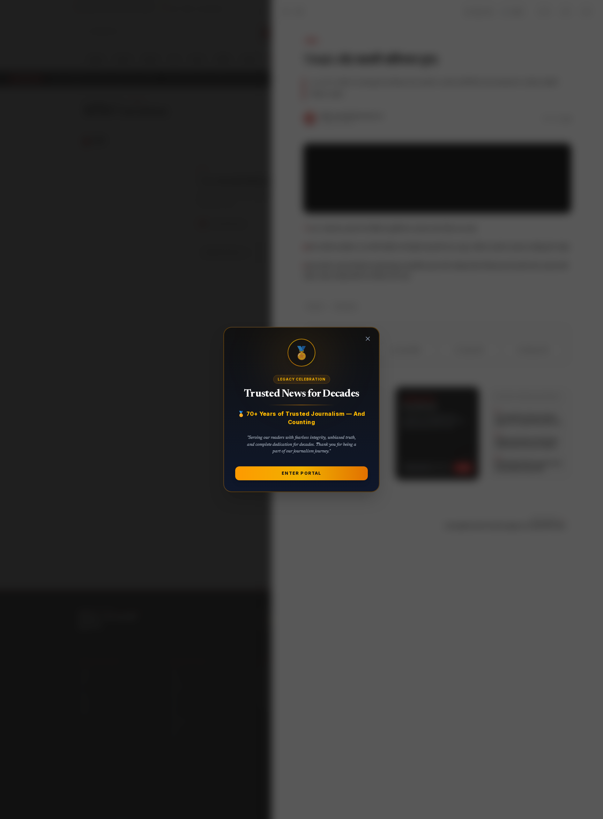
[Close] (367, 338)
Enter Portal (301, 473)
